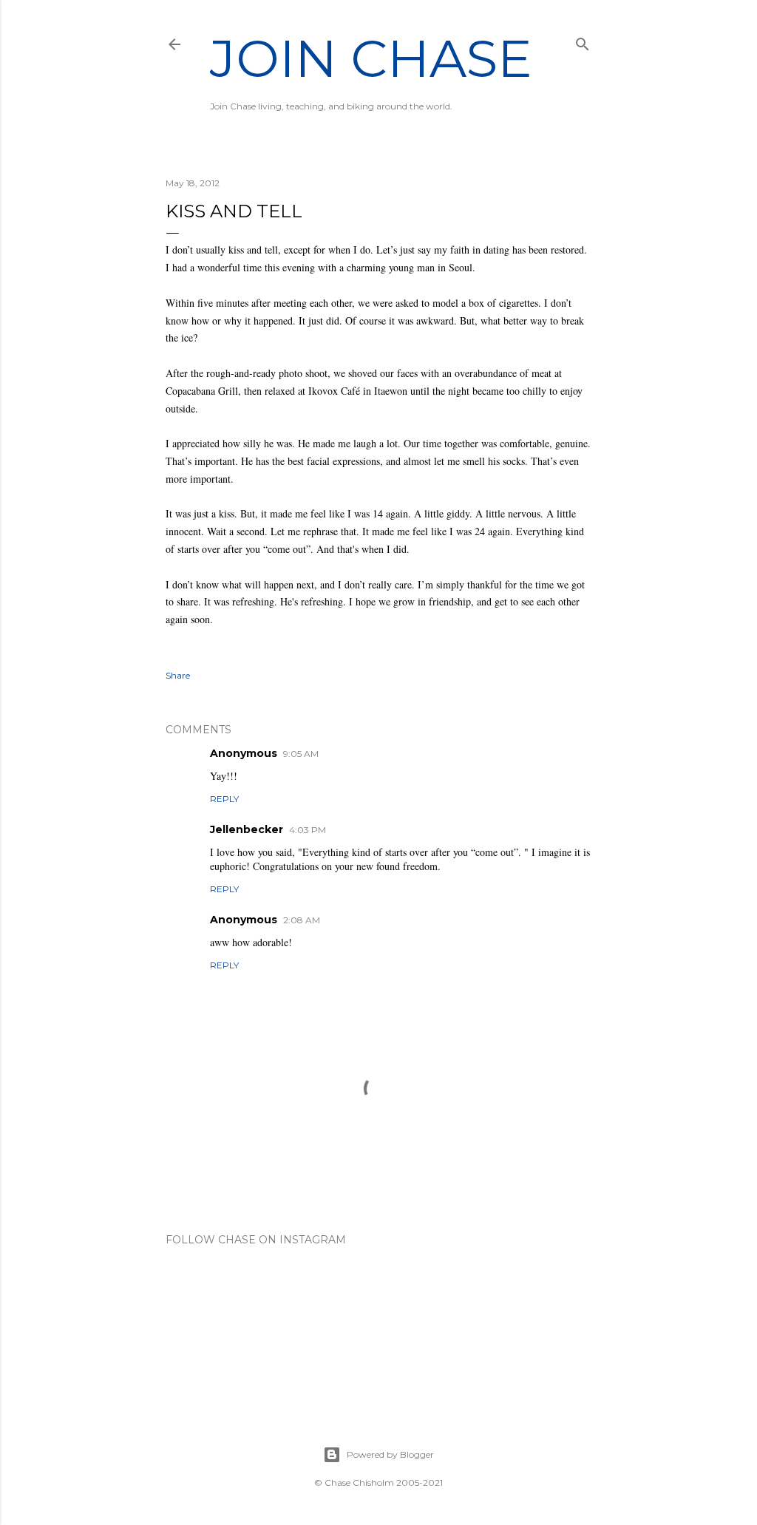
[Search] (582, 41)
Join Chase (371, 58)
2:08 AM (301, 919)
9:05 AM (301, 753)
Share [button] (178, 675)
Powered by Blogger (390, 1454)
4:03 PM (307, 829)
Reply (224, 798)
